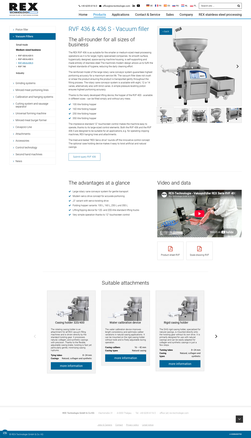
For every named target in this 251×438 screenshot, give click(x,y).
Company (186, 14)
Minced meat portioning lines (32, 89)
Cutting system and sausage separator (32, 105)
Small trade (22, 44)
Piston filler (22, 29)
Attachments (23, 133)
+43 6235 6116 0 (148, 413)
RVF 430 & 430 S (25, 59)
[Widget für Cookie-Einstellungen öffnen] (4, 433)
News (19, 161)
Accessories (22, 140)
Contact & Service (147, 14)
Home (83, 14)
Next (238, 66)
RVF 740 (22, 66)
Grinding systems (25, 83)
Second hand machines (29, 154)
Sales (170, 14)
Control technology (26, 147)
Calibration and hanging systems (34, 96)
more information (71, 366)
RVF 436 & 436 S (25, 63)
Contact (119, 425)
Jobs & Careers (104, 425)
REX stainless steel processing (220, 14)
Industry (20, 73)
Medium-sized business (28, 50)
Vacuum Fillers (24, 36)
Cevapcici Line (24, 127)
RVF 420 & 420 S (25, 55)
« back (166, 31)
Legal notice (148, 425)
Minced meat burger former (31, 120)
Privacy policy (132, 425)
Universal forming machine (31, 113)
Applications (120, 14)
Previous (161, 66)
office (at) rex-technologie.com (174, 413)
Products (99, 14)
